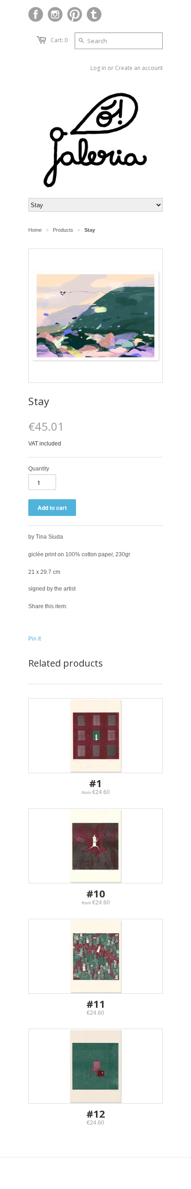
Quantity (38, 468)
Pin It (34, 639)
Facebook (35, 14)
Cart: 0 (59, 40)
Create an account (139, 68)
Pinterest (74, 14)
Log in (98, 68)
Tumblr (94, 14)
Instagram (55, 14)
